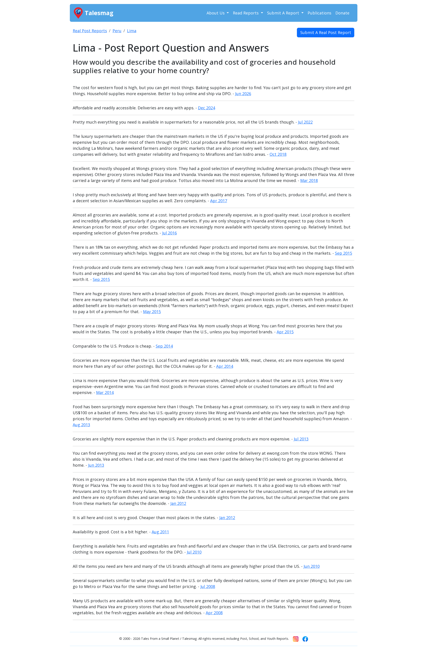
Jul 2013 (301, 439)
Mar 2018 (309, 180)
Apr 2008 (214, 612)
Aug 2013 (81, 424)
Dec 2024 (206, 107)
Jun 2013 (96, 465)
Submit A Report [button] (283, 13)
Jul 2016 (169, 233)
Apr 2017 (218, 200)
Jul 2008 (207, 586)
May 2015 (152, 311)
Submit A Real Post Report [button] (325, 32)
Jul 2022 (305, 122)
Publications (319, 13)
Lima (131, 30)
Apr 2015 (285, 331)
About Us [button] (216, 13)
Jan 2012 (178, 503)
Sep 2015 (343, 253)
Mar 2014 (105, 392)
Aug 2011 (160, 531)
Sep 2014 (164, 346)
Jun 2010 (312, 566)
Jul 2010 (194, 552)
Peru (117, 30)
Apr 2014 (224, 366)
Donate (342, 13)
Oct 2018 (278, 154)
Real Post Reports (90, 30)
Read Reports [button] (246, 13)
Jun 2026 (243, 93)
